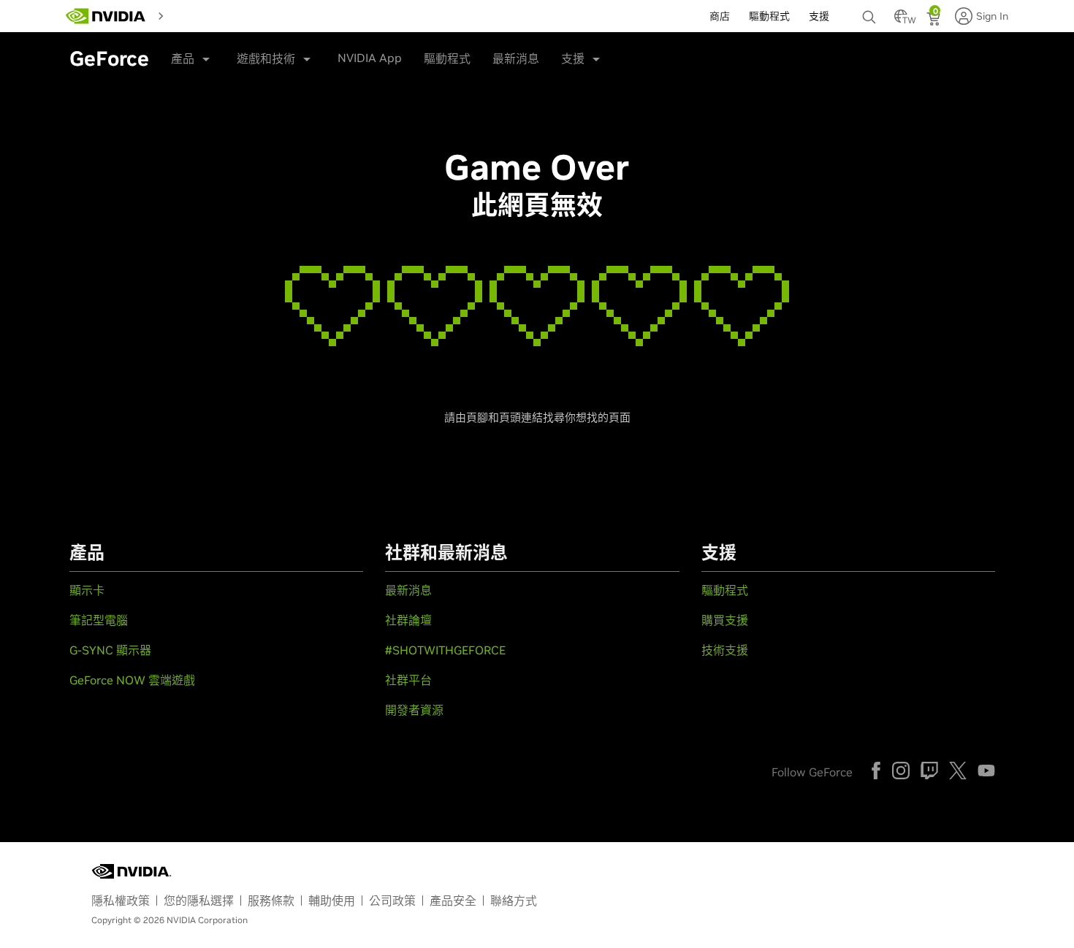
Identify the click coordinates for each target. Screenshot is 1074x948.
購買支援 (724, 620)
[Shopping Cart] (935, 20)
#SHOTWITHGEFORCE (445, 650)
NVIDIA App (370, 57)
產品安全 (453, 900)
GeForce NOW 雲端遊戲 (132, 680)
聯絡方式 (513, 900)
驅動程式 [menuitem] (769, 16)
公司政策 (392, 900)
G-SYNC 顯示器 (110, 650)
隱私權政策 (120, 900)
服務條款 (271, 900)
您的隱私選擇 (199, 900)
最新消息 (515, 58)
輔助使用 (331, 900)
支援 (572, 58)
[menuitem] (183, 14)
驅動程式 (447, 58)
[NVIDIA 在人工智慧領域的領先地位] (106, 16)
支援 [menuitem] (819, 16)
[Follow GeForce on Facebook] (876, 770)
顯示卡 (86, 590)
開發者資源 (414, 710)
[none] (871, 10)
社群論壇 (408, 620)
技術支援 (724, 650)
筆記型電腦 (98, 620)
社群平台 (408, 680)
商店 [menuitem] (719, 16)
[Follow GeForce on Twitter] (958, 770)
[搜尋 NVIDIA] (871, 13)
